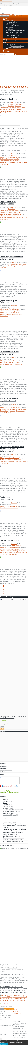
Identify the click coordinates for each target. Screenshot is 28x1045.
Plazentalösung (4, 411)
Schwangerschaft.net (15, 15)
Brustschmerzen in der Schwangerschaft (9, 353)
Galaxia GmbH (12, 968)
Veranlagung (19, 162)
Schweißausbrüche (5, 314)
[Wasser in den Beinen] (10, 125)
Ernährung (6, 801)
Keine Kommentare (17, 364)
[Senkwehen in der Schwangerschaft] (10, 520)
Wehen (13, 552)
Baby (4, 799)
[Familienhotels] (10, 784)
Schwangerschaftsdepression (14, 214)
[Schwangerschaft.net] (8, 12)
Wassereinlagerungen (6, 111)
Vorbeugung (3, 109)
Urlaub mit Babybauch (9, 815)
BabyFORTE (16, 1011)
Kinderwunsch (7, 806)
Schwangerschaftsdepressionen (9, 216)
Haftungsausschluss (6, 770)
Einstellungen (4, 1044)
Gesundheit (11, 155)
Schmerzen (22, 551)
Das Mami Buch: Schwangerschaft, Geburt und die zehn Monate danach (13, 717)
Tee (13, 314)
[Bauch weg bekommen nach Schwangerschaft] (10, 280)
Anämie (2, 459)
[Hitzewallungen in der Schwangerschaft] (10, 328)
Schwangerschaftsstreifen (7, 162)
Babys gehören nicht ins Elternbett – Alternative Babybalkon (13, 833)
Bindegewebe (4, 159)
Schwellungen (4, 108)
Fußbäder (11, 106)
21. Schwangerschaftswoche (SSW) (13, 841)
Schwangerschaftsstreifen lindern (13, 150)
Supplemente (17, 1013)
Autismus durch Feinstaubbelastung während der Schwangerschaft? (13, 838)
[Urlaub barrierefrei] (10, 794)
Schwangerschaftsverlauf (10, 811)
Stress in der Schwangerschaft (12, 824)
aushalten (3, 549)
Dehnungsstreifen (13, 159)
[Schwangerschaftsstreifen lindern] (10, 176)
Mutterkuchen (22, 409)
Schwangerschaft (15, 311)
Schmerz (2, 551)
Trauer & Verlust (8, 813)
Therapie (21, 461)
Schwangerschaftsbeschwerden (17, 104)
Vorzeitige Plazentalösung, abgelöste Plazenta (11, 399)
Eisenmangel (3, 461)
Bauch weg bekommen (15, 266)
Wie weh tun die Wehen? (10, 540)
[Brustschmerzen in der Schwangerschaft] (10, 376)
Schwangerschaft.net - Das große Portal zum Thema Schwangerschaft (13, 4)
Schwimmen (12, 108)
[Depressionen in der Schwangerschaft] (10, 231)
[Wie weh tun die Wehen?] (10, 566)
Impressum (3, 766)
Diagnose (3, 214)
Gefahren (14, 409)
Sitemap (2, 771)
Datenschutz (3, 768)
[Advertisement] (14, 70)
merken (16, 1009)
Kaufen (2, 728)
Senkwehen (3, 508)
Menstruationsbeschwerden (14, 549)
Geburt (5, 803)
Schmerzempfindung (12, 551)
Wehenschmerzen (21, 552)
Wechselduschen (18, 111)
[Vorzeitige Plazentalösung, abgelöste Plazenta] (10, 425)
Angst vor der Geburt (9, 822)
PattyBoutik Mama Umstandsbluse (10, 965)
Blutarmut (8, 459)
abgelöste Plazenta (5, 409)
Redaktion (14, 102)
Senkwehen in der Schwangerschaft (7, 498)
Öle (20, 161)
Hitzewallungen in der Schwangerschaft (9, 301)
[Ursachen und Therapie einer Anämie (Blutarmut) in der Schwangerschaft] (10, 475)
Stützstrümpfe (20, 108)
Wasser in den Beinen (9, 99)
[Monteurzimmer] (10, 787)
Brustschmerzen (5, 362)
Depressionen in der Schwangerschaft (8, 202)
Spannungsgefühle (5, 364)
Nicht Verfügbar (9, 1009)
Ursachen (12, 411)
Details (2, 727)
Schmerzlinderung (5, 552)
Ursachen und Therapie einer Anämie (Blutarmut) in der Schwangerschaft (12, 449)
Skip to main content (6, 1)
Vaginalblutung (20, 411)
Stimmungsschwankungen (7, 217)
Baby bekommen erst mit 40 (11, 836)
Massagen (18, 106)
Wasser (16, 314)
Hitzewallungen (4, 311)
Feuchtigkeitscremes (6, 161)
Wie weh (2, 554)
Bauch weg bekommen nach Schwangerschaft (11, 258)
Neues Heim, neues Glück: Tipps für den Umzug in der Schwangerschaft (15, 830)
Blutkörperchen (16, 459)
